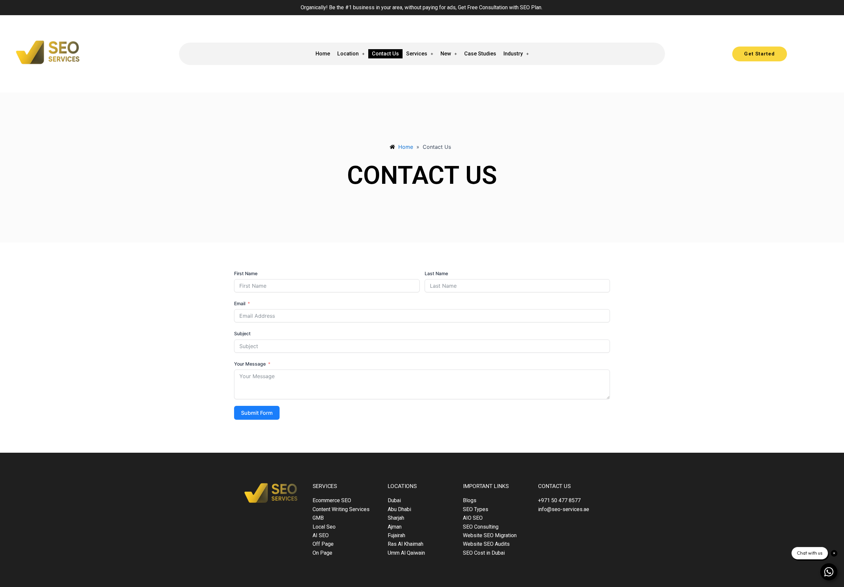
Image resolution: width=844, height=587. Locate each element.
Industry (513, 53)
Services (416, 53)
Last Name (436, 273)
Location (348, 53)
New (445, 53)
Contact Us (385, 53)
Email (239, 303)
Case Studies (480, 53)
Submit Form (257, 412)
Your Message (250, 364)
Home (323, 53)
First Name (245, 273)
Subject (242, 333)
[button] (351, 53)
